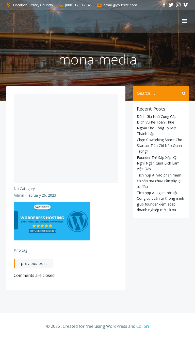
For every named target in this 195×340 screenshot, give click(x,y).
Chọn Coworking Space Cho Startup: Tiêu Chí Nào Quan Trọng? (159, 145)
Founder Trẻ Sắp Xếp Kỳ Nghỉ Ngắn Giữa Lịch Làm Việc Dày (158, 163)
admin (19, 195)
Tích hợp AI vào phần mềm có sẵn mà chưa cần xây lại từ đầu (159, 181)
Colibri (142, 326)
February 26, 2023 (41, 195)
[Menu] (184, 21)
